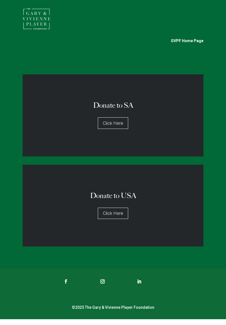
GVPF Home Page (187, 41)
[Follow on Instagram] (102, 281)
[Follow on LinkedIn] (139, 281)
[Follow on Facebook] (65, 281)
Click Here (113, 123)
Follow (82, 281)
